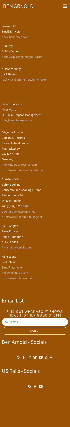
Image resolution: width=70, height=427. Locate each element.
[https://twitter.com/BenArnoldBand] (35, 358)
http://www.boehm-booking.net (22, 217)
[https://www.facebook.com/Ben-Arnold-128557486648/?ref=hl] (24, 358)
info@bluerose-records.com (19, 165)
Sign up (35, 330)
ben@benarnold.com (15, 37)
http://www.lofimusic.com (18, 278)
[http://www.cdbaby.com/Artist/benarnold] (18, 358)
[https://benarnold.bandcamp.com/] (52, 358)
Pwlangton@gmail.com (16, 247)
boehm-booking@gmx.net (18, 212)
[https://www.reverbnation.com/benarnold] (46, 358)
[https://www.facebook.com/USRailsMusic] (35, 387)
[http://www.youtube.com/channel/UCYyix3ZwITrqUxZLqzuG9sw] (41, 358)
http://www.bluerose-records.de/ (22, 170)
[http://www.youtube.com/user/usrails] (41, 387)
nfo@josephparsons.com (18, 120)
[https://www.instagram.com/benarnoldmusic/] (29, 358)
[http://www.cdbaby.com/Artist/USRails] (29, 387)
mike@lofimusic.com (15, 273)
